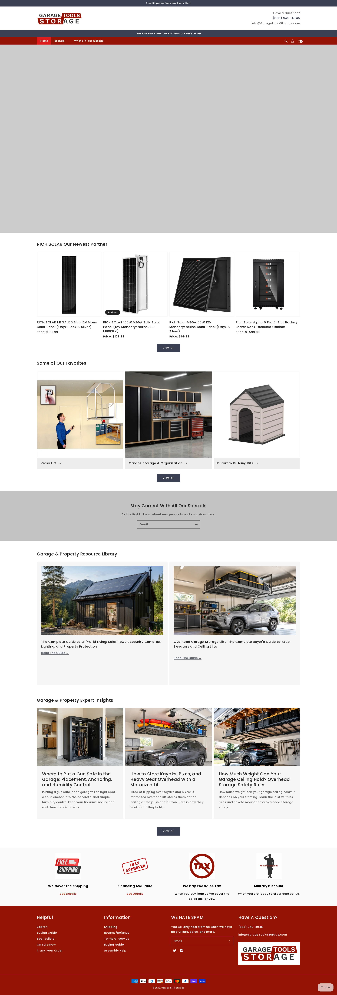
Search (42, 927)
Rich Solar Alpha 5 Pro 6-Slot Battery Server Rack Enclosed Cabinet (267, 324)
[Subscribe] (196, 524)
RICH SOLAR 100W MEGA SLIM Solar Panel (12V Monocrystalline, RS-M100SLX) (131, 326)
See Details (68, 894)
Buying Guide (47, 933)
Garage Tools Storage (172, 988)
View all (168, 347)
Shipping (110, 927)
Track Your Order (50, 951)
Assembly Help (115, 951)
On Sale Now (46, 945)
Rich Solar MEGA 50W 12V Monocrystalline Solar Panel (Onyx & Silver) (199, 326)
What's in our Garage (89, 41)
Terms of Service (117, 939)
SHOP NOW (168, 161)
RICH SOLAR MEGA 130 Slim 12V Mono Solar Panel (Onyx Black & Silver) (67, 324)
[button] (286, 41)
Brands (59, 41)
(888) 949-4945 (286, 18)
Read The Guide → (55, 653)
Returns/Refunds (117, 933)
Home (44, 41)
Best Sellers (45, 939)
